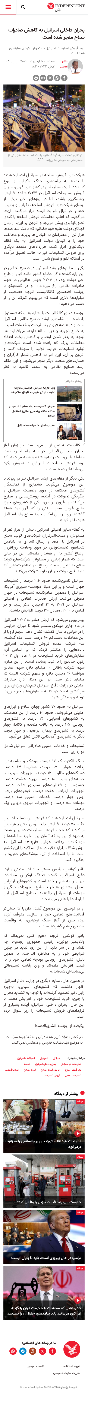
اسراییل (44, 1058)
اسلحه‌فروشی (12, 1070)
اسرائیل (56, 1058)
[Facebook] (64, 78)
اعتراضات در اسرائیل (71, 1064)
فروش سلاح (30, 1070)
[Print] (36, 78)
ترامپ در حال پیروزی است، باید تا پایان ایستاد (46, 1258)
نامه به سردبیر (36, 1366)
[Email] (43, 78)
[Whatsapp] (57, 78)
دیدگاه (59, 1093)
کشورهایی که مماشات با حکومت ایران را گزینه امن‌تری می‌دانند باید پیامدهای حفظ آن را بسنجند (44, 1311)
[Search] (23, 7)
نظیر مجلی (63, 64)
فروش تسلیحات (52, 1076)
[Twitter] (50, 78)
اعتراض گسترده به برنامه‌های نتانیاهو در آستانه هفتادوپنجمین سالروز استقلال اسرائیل (32, 411)
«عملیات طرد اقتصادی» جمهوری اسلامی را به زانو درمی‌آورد (44, 1144)
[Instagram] (32, 1351)
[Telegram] (22, 1351)
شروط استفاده (71, 1366)
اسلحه (27, 1064)
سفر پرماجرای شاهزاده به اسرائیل (36, 425)
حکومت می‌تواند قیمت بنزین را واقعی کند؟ (49, 1202)
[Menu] (8, 7)
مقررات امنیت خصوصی (66, 1373)
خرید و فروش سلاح (50, 1070)
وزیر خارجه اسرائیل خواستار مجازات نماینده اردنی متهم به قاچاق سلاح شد (33, 390)
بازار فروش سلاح (73, 1070)
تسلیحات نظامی (73, 1076)
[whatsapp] (13, 1351)
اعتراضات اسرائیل (26, 1058)
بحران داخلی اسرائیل (45, 1064)
